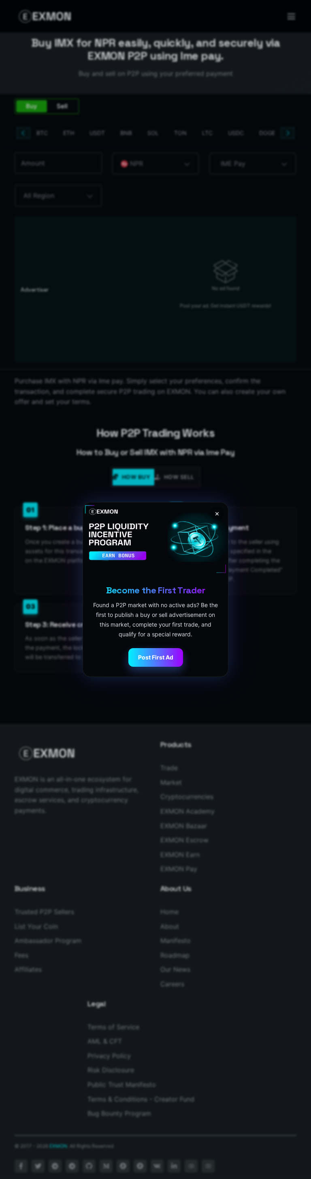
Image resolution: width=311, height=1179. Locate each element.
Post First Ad (155, 657)
